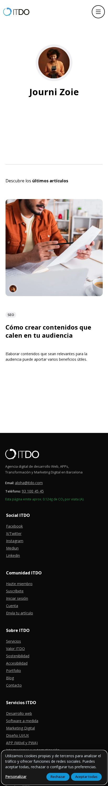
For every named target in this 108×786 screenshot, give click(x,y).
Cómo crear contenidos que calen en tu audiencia (48, 331)
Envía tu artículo (19, 612)
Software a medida (22, 720)
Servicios (13, 641)
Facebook (14, 526)
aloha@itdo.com (29, 482)
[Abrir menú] (98, 11)
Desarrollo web (19, 713)
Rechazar (58, 776)
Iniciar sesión (17, 598)
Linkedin (13, 555)
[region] (54, 767)
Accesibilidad (17, 663)
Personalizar (15, 776)
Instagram (14, 540)
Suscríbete (15, 591)
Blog (10, 677)
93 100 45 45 (33, 491)
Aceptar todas (86, 776)
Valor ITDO (15, 648)
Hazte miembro (19, 583)
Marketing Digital (20, 728)
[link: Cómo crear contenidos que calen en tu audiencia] (54, 294)
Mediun (12, 548)
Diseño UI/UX (17, 735)
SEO (11, 314)
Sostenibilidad (17, 655)
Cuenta (12, 605)
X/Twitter (13, 533)
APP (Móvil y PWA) (22, 742)
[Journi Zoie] (13, 288)
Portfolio (13, 670)
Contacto (14, 685)
